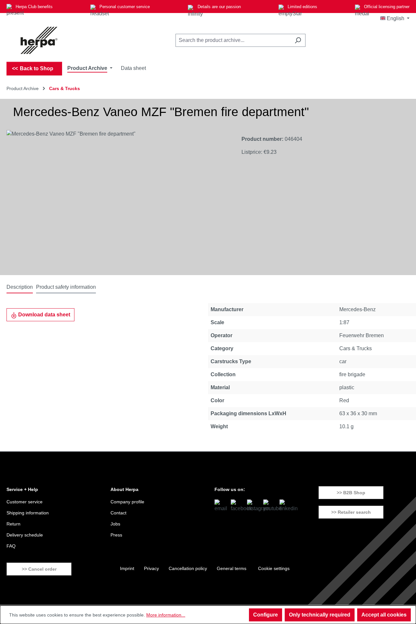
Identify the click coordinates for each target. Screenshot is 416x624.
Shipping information (27, 512)
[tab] (19, 287)
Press (116, 535)
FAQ (11, 546)
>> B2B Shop (351, 492)
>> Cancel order (39, 569)
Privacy (151, 568)
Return (13, 523)
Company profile (127, 501)
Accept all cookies (384, 614)
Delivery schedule (24, 535)
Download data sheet (43, 314)
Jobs (115, 523)
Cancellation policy (188, 568)
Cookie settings (274, 568)
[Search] (298, 40)
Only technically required (319, 614)
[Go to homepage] (39, 40)
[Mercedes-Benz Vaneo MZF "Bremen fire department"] (117, 200)
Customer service (24, 501)
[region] (117, 200)
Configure (265, 614)
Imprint (127, 568)
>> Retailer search (351, 512)
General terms (231, 568)
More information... (165, 614)
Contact (118, 512)
